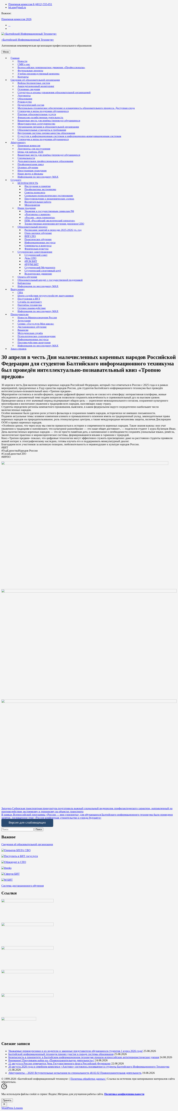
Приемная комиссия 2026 (16, 19)
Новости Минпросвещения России (37, 317)
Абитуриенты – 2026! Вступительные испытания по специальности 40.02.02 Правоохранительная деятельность (74, 1072)
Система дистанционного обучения (22, 885)
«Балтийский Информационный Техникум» (27, 39)
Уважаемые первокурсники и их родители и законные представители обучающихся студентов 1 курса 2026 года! (75, 1051)
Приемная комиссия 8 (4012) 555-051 (30, 4)
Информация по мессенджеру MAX (38, 176)
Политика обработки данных (88, 1078)
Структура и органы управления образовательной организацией (54, 92)
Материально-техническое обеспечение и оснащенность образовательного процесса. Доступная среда (76, 108)
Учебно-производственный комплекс (39, 73)
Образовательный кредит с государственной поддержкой (50, 280)
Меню (6, 52)
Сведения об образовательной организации (27, 844)
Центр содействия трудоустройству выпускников (46, 295)
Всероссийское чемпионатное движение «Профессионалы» (51, 67)
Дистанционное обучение (32, 326)
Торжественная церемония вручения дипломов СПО (54, 223)
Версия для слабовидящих (27, 822)
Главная (15, 58)
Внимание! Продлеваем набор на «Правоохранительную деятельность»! (51, 1060)
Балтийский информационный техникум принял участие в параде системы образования (61, 1054)
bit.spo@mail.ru (17, 7)
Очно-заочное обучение (38, 233)
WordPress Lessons (12, 1107)
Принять (7, 1100)
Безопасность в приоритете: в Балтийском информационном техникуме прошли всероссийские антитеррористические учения (83, 1057)
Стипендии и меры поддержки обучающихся (43, 139)
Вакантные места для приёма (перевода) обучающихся (49, 155)
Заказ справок (18, 348)
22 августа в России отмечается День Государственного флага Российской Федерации (59, 1063)
